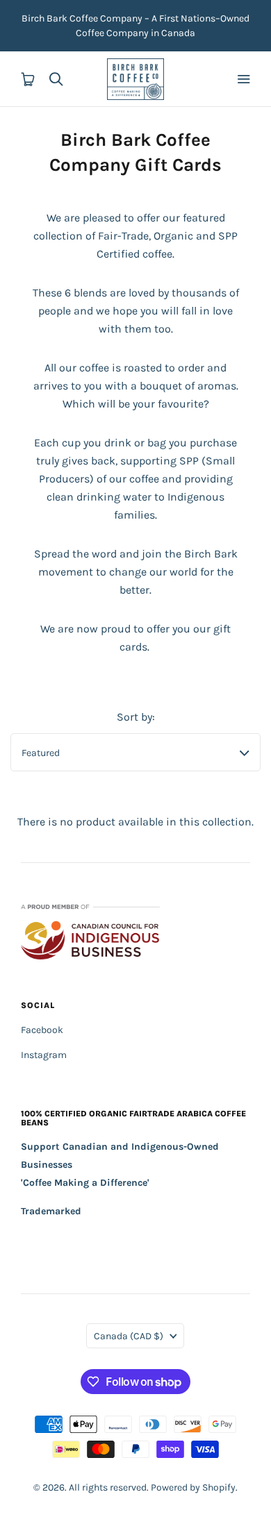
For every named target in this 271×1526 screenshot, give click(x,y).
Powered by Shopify (193, 1487)
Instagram (44, 1055)
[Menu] (243, 79)
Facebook (42, 1030)
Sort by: (136, 716)
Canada (128, 1336)
